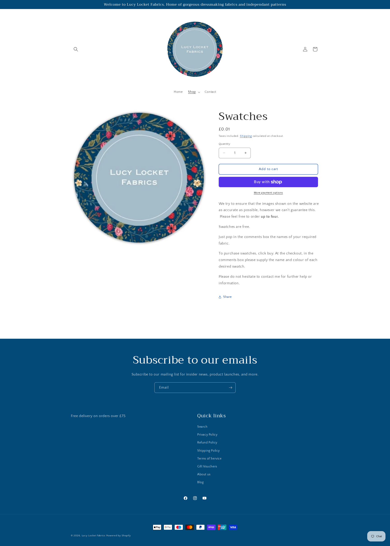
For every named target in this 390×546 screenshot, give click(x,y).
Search (202, 427)
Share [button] (227, 297)
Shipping (246, 136)
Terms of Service (209, 458)
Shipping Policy (208, 451)
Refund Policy (207, 442)
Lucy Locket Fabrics (93, 535)
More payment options (268, 192)
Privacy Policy (207, 434)
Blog (200, 482)
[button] (76, 49)
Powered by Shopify (118, 535)
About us (204, 474)
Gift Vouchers (207, 466)
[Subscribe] (230, 387)
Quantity (224, 143)
